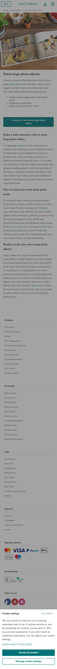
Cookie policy (9, 644)
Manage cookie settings (29, 661)
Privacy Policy (24, 644)
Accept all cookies (28, 652)
